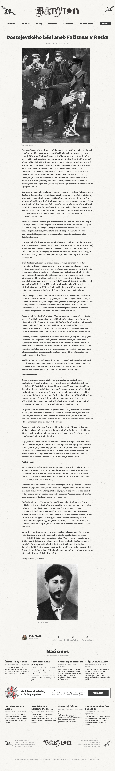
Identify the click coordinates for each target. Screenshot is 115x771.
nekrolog (7, 665)
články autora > (34, 639)
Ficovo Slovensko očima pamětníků (97, 707)
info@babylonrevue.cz (27, 745)
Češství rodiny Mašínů (15, 661)
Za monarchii (86, 23)
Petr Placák (66, 43)
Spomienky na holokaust (70, 661)
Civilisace (68, 23)
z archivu (34, 667)
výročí (33, 712)
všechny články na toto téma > (57, 656)
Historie (52, 23)
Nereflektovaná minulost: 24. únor (42, 707)
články (60, 665)
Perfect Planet (95, 759)
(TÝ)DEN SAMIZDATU (96, 661)
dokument (48, 43)
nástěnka (88, 665)
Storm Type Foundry (73, 759)
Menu (105, 23)
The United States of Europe (14, 707)
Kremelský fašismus (68, 706)
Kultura (26, 23)
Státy (39, 23)
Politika (11, 23)
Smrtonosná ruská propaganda (40, 663)
